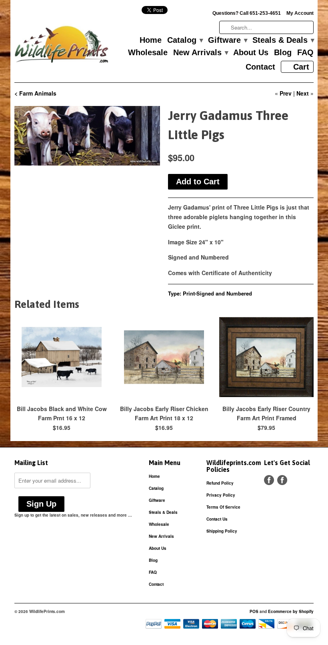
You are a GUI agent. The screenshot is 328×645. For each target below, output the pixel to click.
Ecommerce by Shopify (291, 611)
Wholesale (148, 53)
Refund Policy (220, 483)
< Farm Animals (35, 93)
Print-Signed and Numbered (217, 293)
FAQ (305, 53)
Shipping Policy (221, 531)
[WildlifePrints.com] (61, 46)
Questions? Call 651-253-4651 (246, 13)
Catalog (184, 40)
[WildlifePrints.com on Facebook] (282, 480)
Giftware (227, 40)
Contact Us (217, 519)
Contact (260, 67)
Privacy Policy (220, 495)
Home (151, 40)
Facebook (269, 480)
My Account (300, 13)
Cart (301, 66)
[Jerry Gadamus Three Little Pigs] (87, 136)
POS (254, 611)
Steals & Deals (283, 40)
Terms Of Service (223, 507)
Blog (283, 53)
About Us (250, 53)
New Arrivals (200, 53)
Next (302, 93)
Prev (286, 93)
